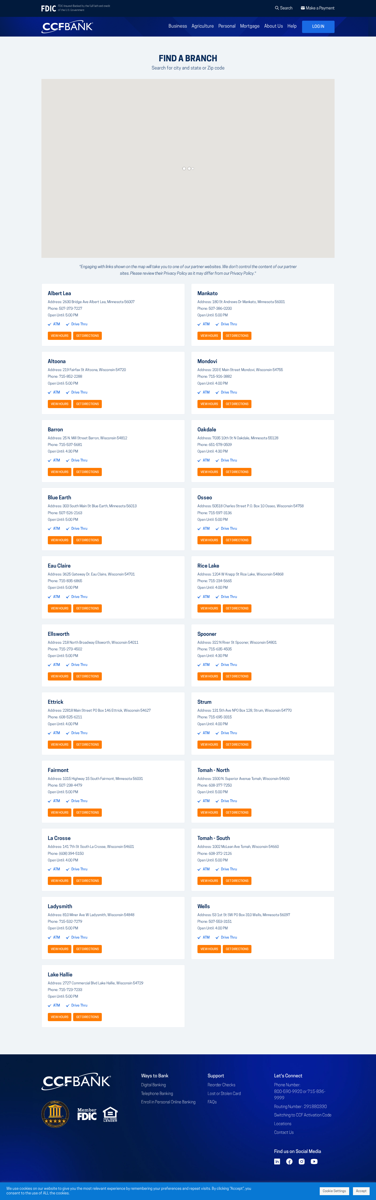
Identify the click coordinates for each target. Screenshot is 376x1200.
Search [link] (285, 8)
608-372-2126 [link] (220, 854)
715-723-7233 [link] (70, 990)
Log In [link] (318, 27)
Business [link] (178, 26)
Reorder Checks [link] (221, 1085)
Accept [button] (361, 1191)
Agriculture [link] (203, 26)
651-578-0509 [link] (220, 445)
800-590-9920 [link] (288, 1092)
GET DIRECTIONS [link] (87, 336)
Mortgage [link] (250, 26)
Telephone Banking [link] (157, 1094)
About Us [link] (273, 26)
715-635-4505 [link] (220, 649)
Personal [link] (227, 26)
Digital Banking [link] (153, 1085)
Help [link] (292, 26)
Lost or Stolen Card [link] (224, 1094)
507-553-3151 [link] (220, 922)
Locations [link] (282, 1124)
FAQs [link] (212, 1102)
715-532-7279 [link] (70, 922)
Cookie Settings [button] (334, 1191)
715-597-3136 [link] (220, 513)
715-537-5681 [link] (70, 445)
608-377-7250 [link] (220, 786)
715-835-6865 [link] (70, 581)
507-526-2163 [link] (70, 513)
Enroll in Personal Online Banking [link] (168, 1102)
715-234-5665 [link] (220, 581)
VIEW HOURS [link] (59, 336)
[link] (67, 26)
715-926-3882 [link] (220, 377)
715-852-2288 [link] (70, 377)
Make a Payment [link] (320, 8)
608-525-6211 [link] (70, 717)
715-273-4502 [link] (70, 649)
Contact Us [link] (284, 1133)
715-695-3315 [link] (220, 717)
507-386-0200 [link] (220, 309)
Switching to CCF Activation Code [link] (302, 1115)
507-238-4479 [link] (70, 786)
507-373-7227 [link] (70, 309)
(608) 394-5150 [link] (71, 854)
